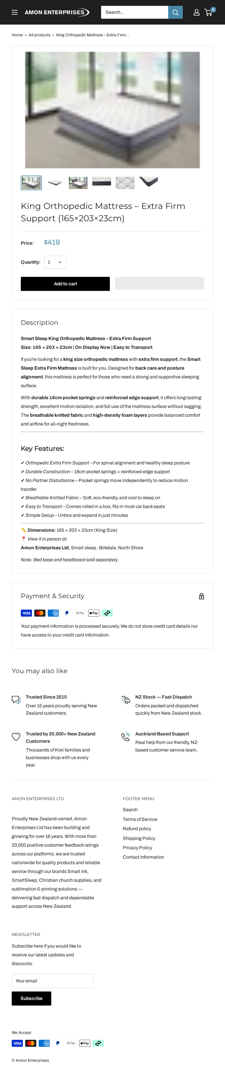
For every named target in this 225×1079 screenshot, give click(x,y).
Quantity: (30, 262)
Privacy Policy (137, 847)
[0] (208, 12)
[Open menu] (15, 12)
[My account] (197, 12)
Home (17, 35)
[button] (159, 283)
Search (130, 809)
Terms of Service (140, 819)
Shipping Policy (139, 838)
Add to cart (65, 283)
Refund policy (137, 828)
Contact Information (143, 857)
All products (39, 35)
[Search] (175, 12)
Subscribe (31, 998)
